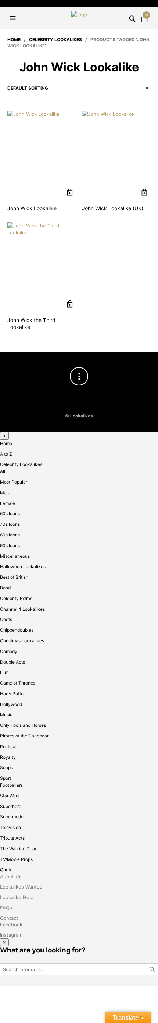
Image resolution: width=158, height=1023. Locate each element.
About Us (11, 876)
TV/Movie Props (16, 859)
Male (5, 492)
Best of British (14, 577)
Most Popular (13, 482)
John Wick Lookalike (32, 208)
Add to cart (69, 192)
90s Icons (10, 545)
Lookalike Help (16, 897)
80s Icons (10, 535)
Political (8, 746)
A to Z (6, 454)
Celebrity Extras (16, 598)
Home (14, 39)
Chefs (6, 619)
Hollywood (11, 704)
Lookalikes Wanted (21, 887)
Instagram (11, 935)
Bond (5, 588)
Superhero (10, 806)
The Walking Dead (18, 848)
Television (10, 827)
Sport (5, 778)
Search (152, 969)
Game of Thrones (17, 683)
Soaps (6, 767)
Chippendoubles (16, 630)
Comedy (8, 651)
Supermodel (12, 816)
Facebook (11, 924)
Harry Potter (12, 693)
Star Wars (9, 795)
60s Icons (10, 513)
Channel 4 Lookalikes (22, 609)
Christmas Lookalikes (22, 640)
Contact (9, 918)
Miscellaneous (15, 556)
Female (7, 503)
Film (4, 672)
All (2, 471)
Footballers (11, 785)
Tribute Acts (12, 838)
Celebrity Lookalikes (55, 39)
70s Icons (10, 524)
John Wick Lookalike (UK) (112, 208)
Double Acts (12, 662)
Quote (6, 869)
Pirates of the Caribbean (25, 736)
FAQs (6, 908)
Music (6, 714)
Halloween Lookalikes (23, 566)
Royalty (8, 757)
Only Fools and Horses (23, 725)
